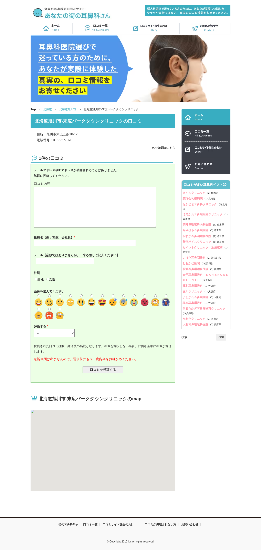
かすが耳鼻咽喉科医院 (197, 236)
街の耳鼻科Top (68, 524)
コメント (103, 184)
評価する (40, 326)
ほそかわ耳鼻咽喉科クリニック (203, 214)
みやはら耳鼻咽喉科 (196, 230)
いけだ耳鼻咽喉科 (194, 257)
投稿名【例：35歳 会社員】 (54, 237)
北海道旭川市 (67, 109)
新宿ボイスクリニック (197, 241)
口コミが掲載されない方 (160, 524)
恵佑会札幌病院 (193, 198)
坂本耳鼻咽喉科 (193, 302)
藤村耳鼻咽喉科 (193, 285)
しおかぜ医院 (192, 263)
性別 (37, 272)
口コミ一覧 (90, 524)
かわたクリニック (194, 318)
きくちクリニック (194, 192)
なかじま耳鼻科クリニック (200, 204)
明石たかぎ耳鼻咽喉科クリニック (204, 308)
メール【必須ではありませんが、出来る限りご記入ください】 (76, 255)
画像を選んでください (49, 291)
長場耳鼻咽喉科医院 (196, 269)
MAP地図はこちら (163, 147)
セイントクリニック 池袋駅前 (203, 247)
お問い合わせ (189, 524)
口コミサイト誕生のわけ (118, 524)
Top (33, 109)
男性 (41, 279)
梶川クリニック (193, 291)
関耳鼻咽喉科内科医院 (197, 224)
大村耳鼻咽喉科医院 (196, 324)
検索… (185, 337)
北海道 (47, 109)
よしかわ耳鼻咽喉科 (196, 297)
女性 (52, 279)
